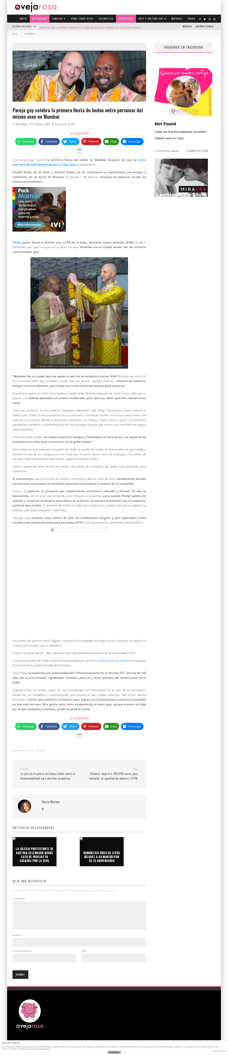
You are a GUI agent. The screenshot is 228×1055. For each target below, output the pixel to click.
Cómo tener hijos (82, 18)
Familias (57, 18)
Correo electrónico (22, 950)
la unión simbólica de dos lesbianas (109, 661)
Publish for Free (197, 151)
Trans (191, 18)
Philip (16, 242)
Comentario (19, 898)
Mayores (176, 18)
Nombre (16, 935)
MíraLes (187, 26)
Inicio (23, 18)
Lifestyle (125, 18)
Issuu (174, 151)
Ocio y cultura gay (151, 18)
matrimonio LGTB (24, 750)
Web (84, 950)
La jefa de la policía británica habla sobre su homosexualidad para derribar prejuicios (47, 774)
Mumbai (41, 750)
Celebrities (106, 18)
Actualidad (39, 18)
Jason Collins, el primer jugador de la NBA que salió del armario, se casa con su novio (90, 26)
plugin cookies (219, 1051)
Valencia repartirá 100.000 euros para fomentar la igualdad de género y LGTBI (113, 774)
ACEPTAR (114, 1052)
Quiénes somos (205, 26)
